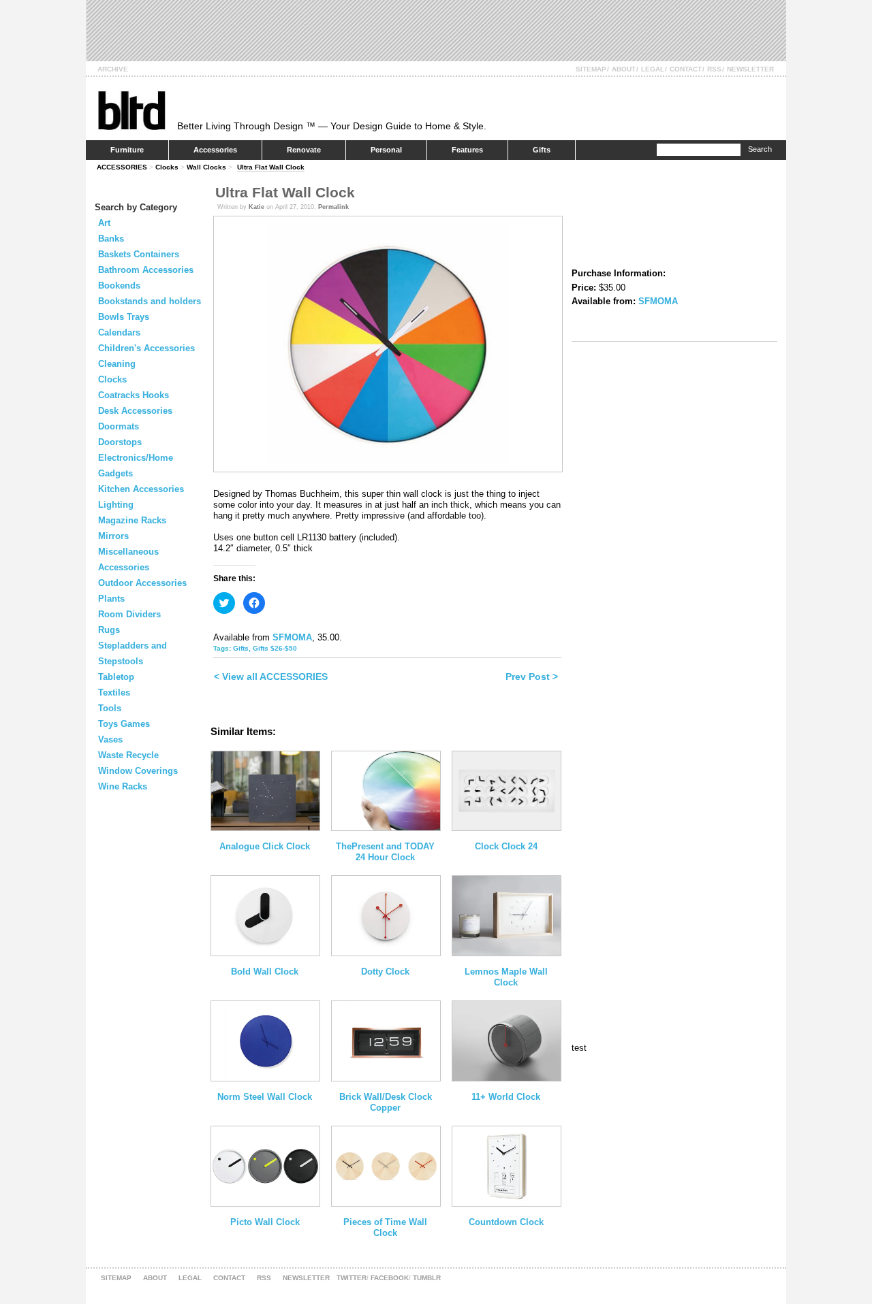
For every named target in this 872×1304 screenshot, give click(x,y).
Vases (110, 739)
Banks (111, 238)
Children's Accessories (146, 348)
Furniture (127, 150)
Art (104, 223)
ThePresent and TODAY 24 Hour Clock (385, 851)
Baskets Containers (138, 254)
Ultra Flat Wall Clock (271, 167)
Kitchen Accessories (141, 489)
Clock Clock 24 (506, 846)
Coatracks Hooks (133, 395)
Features (467, 150)
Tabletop (116, 677)
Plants (111, 598)
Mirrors (113, 536)
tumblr (427, 1278)
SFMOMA (292, 637)
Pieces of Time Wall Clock (385, 1227)
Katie (256, 206)
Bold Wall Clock (264, 971)
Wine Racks (122, 786)
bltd (131, 109)
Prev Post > (531, 676)
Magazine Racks (132, 520)
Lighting (116, 505)
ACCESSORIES (122, 167)
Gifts (541, 150)
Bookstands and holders (149, 301)
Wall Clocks (206, 167)
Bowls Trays (123, 317)
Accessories (215, 150)
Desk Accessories (135, 411)
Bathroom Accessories (145, 270)
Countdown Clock (506, 1222)
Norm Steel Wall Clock (264, 1097)
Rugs (109, 630)
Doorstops (120, 442)
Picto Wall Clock (265, 1222)
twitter (352, 1278)
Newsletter (750, 69)
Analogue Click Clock (264, 846)
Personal (386, 150)
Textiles (114, 692)
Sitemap (591, 69)
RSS (714, 69)
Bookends (119, 285)
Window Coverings (138, 771)
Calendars (119, 332)
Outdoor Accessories (142, 583)
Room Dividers (129, 614)
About (624, 69)
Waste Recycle (128, 755)
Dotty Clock (385, 971)
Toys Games (124, 724)
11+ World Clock (505, 1097)
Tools (109, 708)
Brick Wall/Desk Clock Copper (385, 1102)
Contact (686, 69)
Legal (652, 69)
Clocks (166, 167)
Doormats (118, 426)
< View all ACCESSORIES (271, 676)
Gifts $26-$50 (275, 648)
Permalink (333, 206)
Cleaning (117, 364)
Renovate (304, 150)
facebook (390, 1278)
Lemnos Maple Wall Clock (506, 977)
